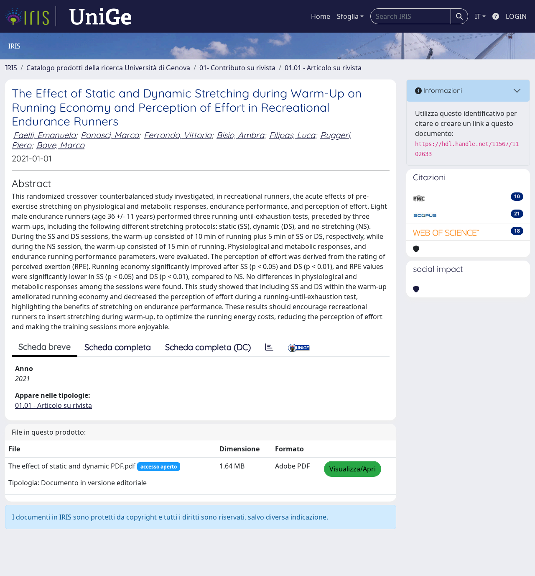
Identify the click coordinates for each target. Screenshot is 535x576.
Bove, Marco (60, 145)
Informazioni (442, 90)
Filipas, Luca (292, 135)
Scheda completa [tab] (117, 347)
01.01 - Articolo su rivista (323, 67)
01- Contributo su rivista (237, 67)
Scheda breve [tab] (44, 346)
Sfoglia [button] (348, 16)
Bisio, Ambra (240, 135)
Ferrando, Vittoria (177, 135)
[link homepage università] (100, 16)
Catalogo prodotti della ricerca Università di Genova (108, 67)
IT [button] (478, 16)
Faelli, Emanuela (44, 135)
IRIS (11, 67)
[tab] (269, 347)
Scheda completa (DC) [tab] (208, 347)
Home (320, 16)
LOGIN (516, 16)
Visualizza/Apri (352, 469)
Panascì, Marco (110, 135)
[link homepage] (30, 16)
